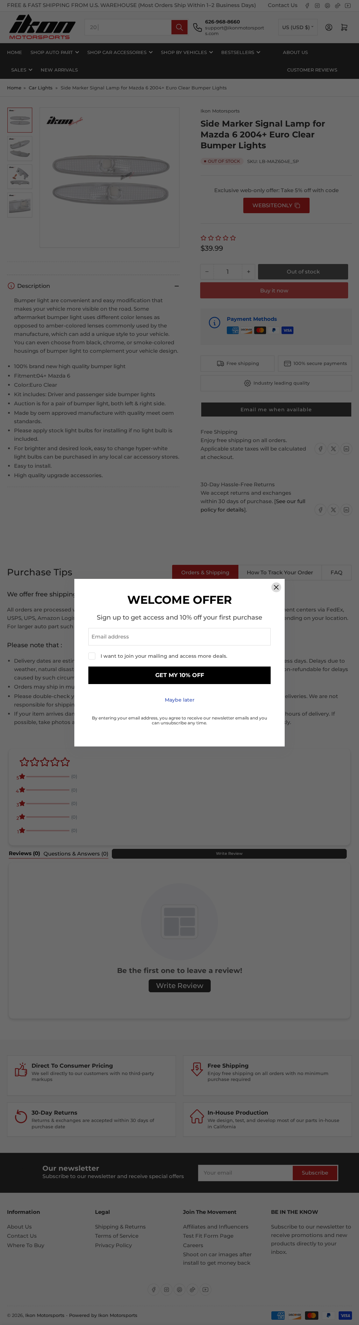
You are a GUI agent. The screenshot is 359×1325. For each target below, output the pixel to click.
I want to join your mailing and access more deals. (164, 656)
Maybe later (180, 700)
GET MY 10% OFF (179, 675)
